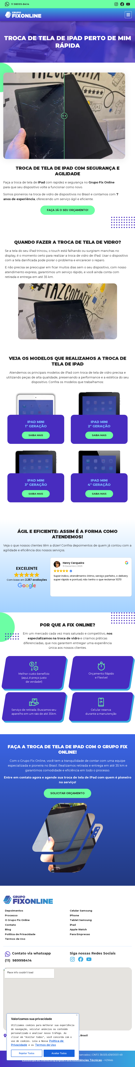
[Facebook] (122, 4)
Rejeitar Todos (26, 1053)
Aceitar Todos (59, 1053)
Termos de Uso (45, 1045)
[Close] (77, 1015)
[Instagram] (116, 4)
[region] (43, 1036)
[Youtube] (128, 4)
